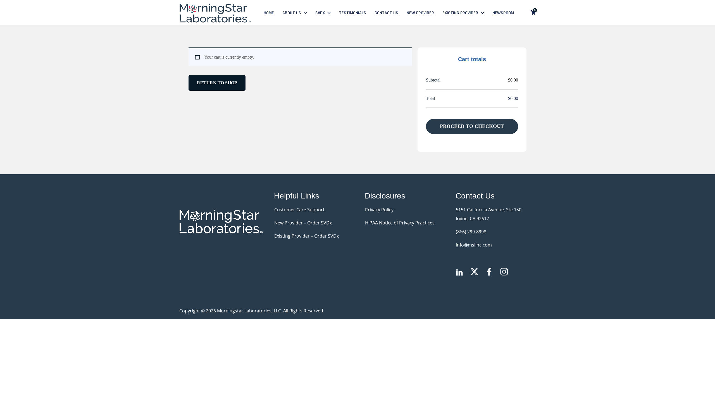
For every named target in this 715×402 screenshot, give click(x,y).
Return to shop (217, 82)
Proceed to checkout (472, 126)
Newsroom (503, 13)
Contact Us (386, 13)
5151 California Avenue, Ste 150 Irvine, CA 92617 (488, 214)
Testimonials (352, 13)
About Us (291, 13)
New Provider (420, 13)
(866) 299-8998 (471, 232)
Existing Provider (460, 13)
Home (269, 13)
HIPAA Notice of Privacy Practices (400, 223)
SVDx (320, 13)
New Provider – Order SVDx (303, 223)
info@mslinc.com (474, 245)
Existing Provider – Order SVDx (306, 236)
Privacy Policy (379, 210)
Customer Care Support (299, 210)
